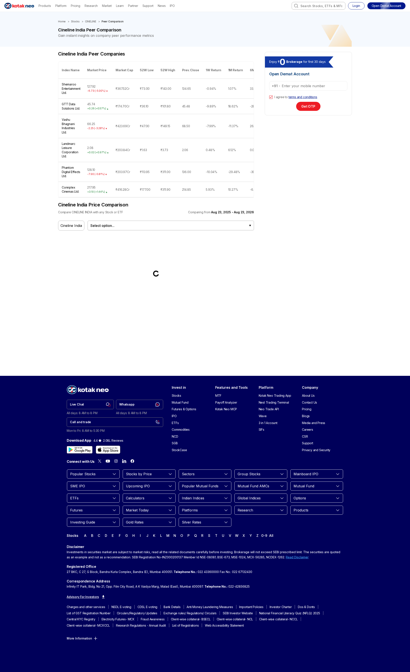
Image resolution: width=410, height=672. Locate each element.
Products (45, 6)
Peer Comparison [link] (113, 21)
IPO (172, 6)
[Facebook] (132, 461)
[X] (99, 461)
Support (148, 6)
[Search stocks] (296, 6)
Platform (61, 6)
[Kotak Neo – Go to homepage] (19, 5)
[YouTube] (108, 461)
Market (107, 6)
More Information (79, 638)
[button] (386, 5)
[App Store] (108, 450)
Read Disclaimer (297, 557)
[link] (90, 404)
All (271, 535)
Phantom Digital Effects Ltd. (71, 172)
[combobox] (318, 6)
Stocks (75, 21)
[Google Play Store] (80, 450)
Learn (120, 6)
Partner (133, 6)
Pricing (75, 6)
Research (91, 6)
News (162, 6)
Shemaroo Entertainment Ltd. (71, 88)
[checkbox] (271, 97)
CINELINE (90, 21)
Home (62, 21)
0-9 (264, 535)
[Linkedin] (124, 461)
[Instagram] (116, 461)
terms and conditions (303, 97)
